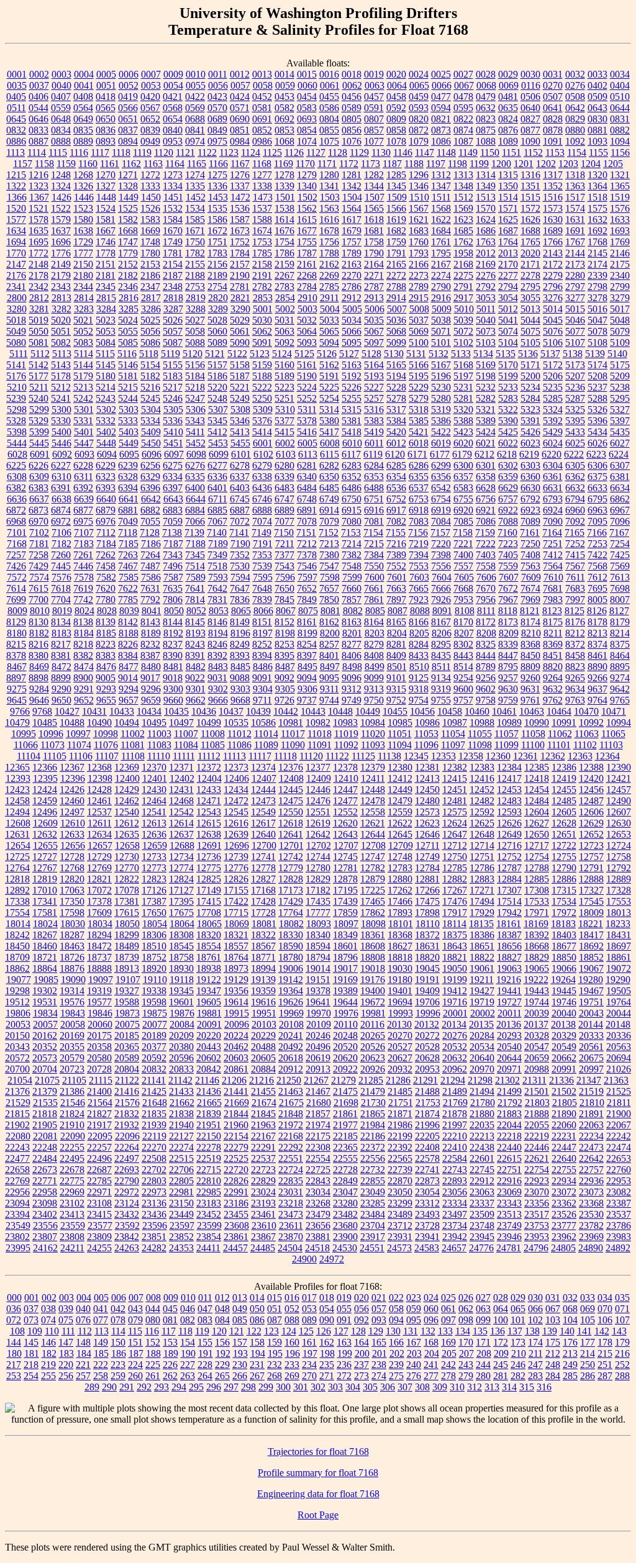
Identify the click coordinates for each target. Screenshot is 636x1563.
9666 (218, 700)
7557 (463, 566)
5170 (508, 365)
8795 (508, 666)
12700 (264, 845)
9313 (374, 689)
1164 (174, 163)
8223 (106, 644)
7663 (396, 588)
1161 (109, 163)
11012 (239, 733)
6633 (597, 487)
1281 (351, 175)
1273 (173, 175)
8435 (441, 655)
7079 (329, 521)
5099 (396, 342)
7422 (597, 555)
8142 (128, 622)
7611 (575, 577)
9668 (240, 700)
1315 (508, 175)
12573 (427, 812)
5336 (173, 420)
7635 (173, 588)
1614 (284, 219)
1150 (489, 152)
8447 (508, 655)
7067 (217, 521)
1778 (106, 253)
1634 (16, 230)
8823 (575, 666)
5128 (371, 353)
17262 (400, 890)
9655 (106, 700)
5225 (329, 387)
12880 (400, 879)
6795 (597, 499)
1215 (16, 175)
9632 (553, 689)
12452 (482, 789)
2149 (61, 264)
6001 (263, 443)
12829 (318, 879)
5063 (284, 331)
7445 (61, 566)
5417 (329, 432)
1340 (307, 186)
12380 (400, 767)
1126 (294, 152)
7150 (284, 532)
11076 (106, 745)
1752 (240, 242)
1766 (553, 242)
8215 (16, 644)
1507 (374, 197)
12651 (564, 834)
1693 (620, 230)
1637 (61, 230)
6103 (286, 454)
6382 (16, 487)
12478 (372, 800)
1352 (553, 186)
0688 (195, 119)
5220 (217, 387)
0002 (39, 74)
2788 (396, 286)
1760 (419, 242)
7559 (508, 566)
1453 (218, 197)
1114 (36, 152)
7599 (352, 577)
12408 (291, 778)
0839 (150, 130)
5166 (419, 365)
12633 (72, 834)
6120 (395, 454)
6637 (39, 499)
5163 (351, 365)
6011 (374, 443)
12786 (482, 868)
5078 (597, 331)
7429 (38, 566)
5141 (16, 365)
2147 (16, 264)
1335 (195, 186)
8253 (284, 644)
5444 (17, 443)
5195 (419, 376)
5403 (129, 432)
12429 (126, 789)
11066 (26, 745)
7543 (284, 566)
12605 (564, 812)
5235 (553, 387)
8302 (463, 644)
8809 (530, 666)
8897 (16, 678)
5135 (506, 353)
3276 (553, 297)
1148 (446, 152)
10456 (422, 711)
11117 (259, 756)
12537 (99, 812)
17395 (181, 901)
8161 (307, 622)
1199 (479, 163)
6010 (352, 443)
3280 (17, 309)
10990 (536, 722)
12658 (127, 845)
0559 (61, 107)
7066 (195, 521)
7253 (597, 543)
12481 (454, 800)
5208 (597, 376)
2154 (173, 264)
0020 (396, 74)
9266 (597, 678)
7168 (17, 543)
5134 (483, 353)
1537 (262, 208)
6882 (150, 510)
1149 (468, 152)
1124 (250, 152)
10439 (258, 711)
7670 (486, 588)
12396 (72, 778)
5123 (260, 353)
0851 (240, 130)
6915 (351, 510)
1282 (374, 175)
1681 (374, 230)
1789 (351, 253)
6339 (284, 476)
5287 (575, 398)
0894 (128, 141)
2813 (61, 297)
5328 (16, 420)
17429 (290, 901)
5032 (307, 320)
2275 (463, 275)
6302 (508, 465)
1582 (128, 219)
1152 (533, 152)
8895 (620, 666)
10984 (372, 722)
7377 (284, 555)
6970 (38, 521)
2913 (374, 297)
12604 (536, 812)
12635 (126, 834)
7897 (396, 599)
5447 (84, 443)
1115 (57, 152)
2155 (195, 264)
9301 (196, 689)
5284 (530, 398)
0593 (419, 107)
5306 (196, 409)
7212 (307, 543)
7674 (530, 588)
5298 (17, 409)
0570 (217, 107)
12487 (591, 800)
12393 (18, 778)
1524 (106, 208)
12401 (154, 778)
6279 (262, 465)
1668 (128, 230)
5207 (575, 376)
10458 (449, 711)
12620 (345, 823)
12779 (290, 868)
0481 (508, 96)
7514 (195, 566)
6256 (150, 465)
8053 (219, 610)
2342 (38, 286)
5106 (553, 342)
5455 (240, 443)
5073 (486, 331)
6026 (597, 443)
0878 (553, 130)
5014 (553, 309)
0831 (620, 119)
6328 (128, 476)
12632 (44, 834)
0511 (16, 107)
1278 (284, 175)
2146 (620, 253)
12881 (427, 879)
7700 (38, 599)
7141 (239, 532)
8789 (486, 666)
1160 (88, 163)
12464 (154, 800)
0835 (83, 130)
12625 (482, 823)
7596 (285, 577)
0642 (575, 107)
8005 (597, 599)
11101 (559, 745)
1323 (38, 186)
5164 (374, 365)
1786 (284, 253)
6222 (574, 454)
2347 (150, 286)
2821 (240, 297)
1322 (16, 186)
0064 (397, 85)
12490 (618, 800)
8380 (38, 655)
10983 (345, 722)
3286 (151, 309)
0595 (463, 107)
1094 (620, 141)
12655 (45, 845)
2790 (441, 286)
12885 (536, 879)
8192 (173, 633)
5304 (151, 409)
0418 (106, 96)
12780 (318, 868)
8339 (508, 644)
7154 (373, 532)
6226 (38, 465)
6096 (151, 454)
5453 (218, 443)
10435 (176, 711)
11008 (213, 733)
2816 (129, 297)
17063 (72, 890)
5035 (374, 320)
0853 (284, 130)
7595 (263, 577)
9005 (106, 678)
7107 (84, 532)
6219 (529, 454)
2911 (329, 297)
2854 (285, 297)
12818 (17, 879)
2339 (597, 275)
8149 (240, 622)
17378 (99, 901)
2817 (151, 297)
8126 (597, 610)
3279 (620, 297)
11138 (389, 756)
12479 (400, 800)
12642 (318, 834)
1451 (173, 197)
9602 (486, 689)
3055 (530, 297)
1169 (283, 163)
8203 (374, 633)
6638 (61, 499)
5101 (441, 342)
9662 (196, 700)
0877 (530, 130)
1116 (79, 152)
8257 (329, 644)
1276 (240, 175)
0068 (486, 85)
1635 (38, 230)
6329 (150, 476)
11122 (337, 756)
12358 (470, 756)
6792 (530, 499)
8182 (39, 633)
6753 (419, 499)
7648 (262, 588)
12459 (44, 800)
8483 (218, 666)
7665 (419, 588)
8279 (374, 644)
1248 (61, 175)
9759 (508, 700)
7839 (262, 599)
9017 (150, 678)
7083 (419, 521)
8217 (61, 644)
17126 (154, 890)
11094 (400, 745)
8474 (84, 666)
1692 (597, 230)
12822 (126, 879)
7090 (553, 521)
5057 (173, 331)
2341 (16, 286)
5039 (463, 320)
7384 (374, 555)
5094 (329, 342)
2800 (17, 297)
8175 (553, 622)
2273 (419, 275)
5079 (620, 331)
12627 (536, 823)
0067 (464, 85)
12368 (99, 767)
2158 (262, 264)
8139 (106, 622)
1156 (620, 152)
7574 (39, 577)
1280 (329, 175)
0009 (173, 74)
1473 (263, 197)
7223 (508, 543)
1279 (307, 175)
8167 (441, 622)
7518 (217, 566)
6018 (419, 443)
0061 (330, 85)
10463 (531, 711)
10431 (94, 711)
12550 (290, 812)
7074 (262, 521)
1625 (508, 219)
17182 (318, 890)
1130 (381, 152)
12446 (318, 789)
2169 (486, 264)
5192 (351, 376)
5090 (240, 342)
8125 (574, 610)
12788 (536, 868)
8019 (62, 610)
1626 (530, 219)
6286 (419, 465)
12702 (318, 845)
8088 (420, 610)
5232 (486, 387)
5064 (307, 331)
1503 (330, 197)
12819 (44, 879)
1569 (463, 208)
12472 (236, 800)
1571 (508, 208)
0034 (620, 74)
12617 (263, 823)
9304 (263, 689)
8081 (330, 610)
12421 (618, 778)
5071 (441, 331)
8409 (396, 655)
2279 (553, 275)
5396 (597, 420)
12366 (44, 767)
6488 (374, 487)
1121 (185, 152)
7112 (106, 532)
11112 (209, 756)
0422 (195, 96)
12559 (400, 812)
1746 (106, 242)
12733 (154, 856)
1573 (553, 208)
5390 (508, 420)
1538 (284, 208)
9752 (396, 700)
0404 (620, 85)
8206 (442, 633)
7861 (374, 599)
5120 (192, 353)
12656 (72, 845)
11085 (213, 745)
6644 (196, 499)
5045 (553, 320)
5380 (329, 420)
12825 (208, 879)
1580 (83, 219)
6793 (553, 499)
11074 (79, 745)
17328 (618, 890)
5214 (106, 387)
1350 (508, 186)
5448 (106, 443)
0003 (61, 74)
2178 (38, 275)
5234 (530, 387)
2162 (329, 264)
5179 (83, 376)
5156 (195, 365)
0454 (307, 96)
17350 (72, 901)
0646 (38, 119)
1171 (327, 163)
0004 (84, 74)
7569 (620, 566)
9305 (285, 689)
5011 (486, 309)
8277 (351, 644)
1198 (457, 163)
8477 (129, 666)
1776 (61, 253)
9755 (441, 700)
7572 (17, 577)
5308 (240, 409)
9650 (61, 700)
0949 (150, 141)
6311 (83, 476)
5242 (83, 398)
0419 (128, 96)
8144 (173, 622)
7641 (195, 588)
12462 (126, 800)
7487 (150, 566)
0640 (530, 107)
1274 (195, 175)
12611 (100, 823)
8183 (61, 633)
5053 (106, 331)
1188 (414, 163)
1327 (106, 186)
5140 (617, 353)
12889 (618, 879)
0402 (597, 85)
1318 (575, 175)
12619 (318, 823)
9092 (284, 678)
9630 (508, 689)
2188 (195, 275)
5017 (620, 309)
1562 (307, 208)
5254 (329, 398)
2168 (463, 264)
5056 (150, 331)
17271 (482, 890)
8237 (173, 644)
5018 (16, 320)
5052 (83, 331)
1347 (441, 186)
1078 (396, 141)
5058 (195, 331)
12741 (263, 856)
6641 (129, 499)
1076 (351, 141)
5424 (486, 432)
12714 (482, 845)
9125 (419, 678)
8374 (597, 644)
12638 (208, 834)
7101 (17, 532)
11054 (453, 733)
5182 (150, 376)
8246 (217, 644)
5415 (284, 432)
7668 (463, 588)
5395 (575, 420)
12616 (236, 823)
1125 (272, 152)
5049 (16, 331)
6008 (330, 443)
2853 (263, 297)
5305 (173, 409)
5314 (329, 409)
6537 (419, 487)
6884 (195, 510)
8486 (263, 666)
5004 (330, 309)
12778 (263, 868)
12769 (99, 868)
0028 (486, 74)
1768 (597, 242)
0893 (106, 141)
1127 (315, 152)
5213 (83, 387)
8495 (307, 666)
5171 (530, 365)
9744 (329, 700)
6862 (620, 499)
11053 (426, 733)
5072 (463, 331)
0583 (307, 107)
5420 (396, 432)
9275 (17, 689)
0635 (508, 107)
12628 (564, 823)
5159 (262, 365)
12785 (454, 868)
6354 (396, 476)
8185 (106, 633)
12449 (400, 789)
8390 (173, 655)
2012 (486, 253)
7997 (575, 599)
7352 (240, 555)
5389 (486, 420)
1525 (128, 208)
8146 (217, 622)
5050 (38, 331)
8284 (419, 644)
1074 (307, 141)
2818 (173, 297)
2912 (351, 297)
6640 (106, 499)
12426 (72, 789)
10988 (482, 722)
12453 (509, 789)
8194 (218, 633)
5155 (173, 365)
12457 (618, 789)
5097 (374, 342)
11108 (133, 756)
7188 (196, 543)
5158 (240, 365)
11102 (585, 745)
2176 (16, 275)
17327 (591, 890)
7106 (61, 532)
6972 (61, 521)
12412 (400, 778)
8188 (129, 633)
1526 (150, 208)
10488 (72, 722)
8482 (196, 666)
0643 (597, 107)
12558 (372, 812)
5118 (148, 353)
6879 (106, 510)
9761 (530, 700)
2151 (106, 264)
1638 (83, 230)
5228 (396, 387)
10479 (17, 722)
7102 (39, 532)
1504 (352, 197)
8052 (196, 610)
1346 (419, 186)
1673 (240, 230)
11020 (373, 733)
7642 (217, 588)
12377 (318, 767)
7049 (128, 521)
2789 (419, 286)
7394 (419, 555)
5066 (351, 331)
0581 (262, 107)
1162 (131, 163)
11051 (400, 733)
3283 (84, 309)
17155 (236, 890)
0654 (173, 119)
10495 (154, 722)
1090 (530, 141)
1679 (351, 230)
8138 (83, 622)
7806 (173, 599)
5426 (530, 432)
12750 (454, 856)
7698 (620, 588)
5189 (284, 376)
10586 (263, 722)
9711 (262, 700)
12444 (263, 789)
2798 (597, 286)
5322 (508, 409)
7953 (463, 599)
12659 (154, 845)
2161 (307, 264)
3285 (129, 309)
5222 (262, 387)
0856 (351, 130)
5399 (39, 432)
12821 (99, 879)
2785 (329, 286)
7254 (620, 543)
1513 (486, 197)
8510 (419, 666)
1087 (463, 141)
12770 (126, 868)
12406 (236, 778)
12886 (564, 879)
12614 (181, 823)
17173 (290, 890)
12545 (236, 812)
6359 (508, 476)
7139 (194, 532)
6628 (486, 487)
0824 (508, 119)
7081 (374, 521)
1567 (419, 208)
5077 (575, 331)
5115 (105, 353)
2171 (530, 264)
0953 (173, 141)
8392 (217, 655)
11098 (480, 745)
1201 (524, 163)
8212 (575, 633)
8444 (486, 655)
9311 (329, 689)
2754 (217, 286)
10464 (559, 711)
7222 (486, 543)
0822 (463, 119)
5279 (419, 398)
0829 (575, 119)
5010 (464, 309)
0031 (553, 74)
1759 (396, 242)
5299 (39, 409)
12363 (580, 756)
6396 (150, 487)
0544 (38, 107)
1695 (38, 242)
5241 (61, 398)
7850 (329, 599)
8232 (150, 644)
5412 (217, 432)
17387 (154, 901)
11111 (184, 756)
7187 (173, 543)
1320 (597, 175)
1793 (419, 253)
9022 (195, 678)
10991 (564, 722)
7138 (172, 532)
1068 (284, 141)
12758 (618, 856)
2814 (84, 297)
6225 (16, 465)
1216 (38, 175)
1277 (262, 175)
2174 (597, 264)
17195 (345, 890)
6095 (129, 454)
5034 (351, 320)
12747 (372, 856)
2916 (441, 297)
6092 (62, 454)
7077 (284, 521)
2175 (620, 264)
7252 (575, 543)
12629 (591, 823)
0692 (284, 119)
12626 (509, 823)
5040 (486, 320)
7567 (575, 566)
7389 (396, 555)
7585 (129, 577)
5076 (553, 331)
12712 (454, 845)
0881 (597, 130)
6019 (441, 443)
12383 (482, 767)
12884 (509, 879)
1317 (553, 175)
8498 (352, 666)
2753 (195, 286)
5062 (262, 331)
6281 (307, 465)
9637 (597, 689)
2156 (217, 264)
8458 (575, 655)
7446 (83, 566)
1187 (392, 163)
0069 (509, 85)
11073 (52, 745)
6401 (217, 487)
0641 (553, 107)
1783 (217, 253)
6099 (219, 454)
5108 (597, 342)
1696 (61, 242)
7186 (151, 543)
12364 (607, 756)
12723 (591, 845)
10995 (23, 733)
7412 (553, 555)
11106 (81, 756)
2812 (39, 297)
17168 (263, 890)
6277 (217, 465)
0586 (329, 107)
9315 (396, 689)
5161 (307, 365)
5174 (597, 365)
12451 (454, 789)
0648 (61, 119)
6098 (196, 454)
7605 (464, 577)
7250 (530, 543)
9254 (463, 678)
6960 (575, 510)
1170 (305, 163)
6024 (553, 443)
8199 (307, 633)
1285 (396, 175)
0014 (284, 74)
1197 (435, 163)
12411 (373, 778)
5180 (106, 376)
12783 (400, 868)
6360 (530, 476)
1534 (195, 208)
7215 (374, 543)
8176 (575, 622)
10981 (290, 722)
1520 (16, 208)
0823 (486, 119)
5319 (441, 409)
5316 (374, 409)
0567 (150, 107)
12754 (536, 856)
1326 (83, 186)
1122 (207, 152)
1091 (553, 141)
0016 (329, 74)
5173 (575, 365)
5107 (575, 342)
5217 (173, 387)
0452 (262, 96)
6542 (441, 487)
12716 (509, 845)
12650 (536, 834)
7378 (307, 555)
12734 (181, 856)
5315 (351, 409)
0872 (419, 130)
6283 (351, 465)
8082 (353, 610)
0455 (329, 96)
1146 (402, 152)
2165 (396, 264)
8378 (16, 655)
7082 (396, 521)
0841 (195, 130)
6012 (396, 443)
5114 (83, 353)
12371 (181, 767)
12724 (618, 845)
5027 (195, 320)
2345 (106, 286)
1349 (486, 186)
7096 (620, 521)
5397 (620, 420)
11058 (533, 733)
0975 (217, 141)
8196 (240, 633)
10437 (231, 711)
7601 (397, 577)
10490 (99, 722)
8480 (151, 666)
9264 (553, 678)
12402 (182, 778)
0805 (351, 119)
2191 (262, 275)
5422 (441, 432)
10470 (586, 711)
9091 (262, 678)
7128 (150, 532)
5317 (396, 409)
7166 (597, 532)
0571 (240, 107)
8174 (530, 622)
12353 (443, 756)
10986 (427, 722)
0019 (374, 74)
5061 (240, 331)
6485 (329, 487)
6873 (38, 510)
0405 (16, 96)
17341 (44, 901)
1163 (153, 163)
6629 (508, 487)
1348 (463, 186)
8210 (531, 633)
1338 (262, 186)
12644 (372, 834)
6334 (173, 476)
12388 (591, 767)
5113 (61, 353)
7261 (83, 555)
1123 (228, 152)
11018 (319, 733)
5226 (351, 387)
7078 (307, 521)
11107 (107, 756)
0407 (61, 96)
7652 (307, 588)
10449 (367, 711)
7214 (351, 543)
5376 (262, 420)
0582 (284, 107)
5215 (128, 387)
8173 (508, 622)
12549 (263, 812)
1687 (508, 230)
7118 (127, 532)
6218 (507, 454)
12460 (72, 800)
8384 (128, 655)
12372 (208, 767)
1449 (129, 197)
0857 (374, 130)
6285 (396, 465)
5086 (150, 342)
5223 (284, 387)
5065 (329, 331)
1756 (329, 242)
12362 (552, 756)
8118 (507, 610)
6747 (284, 499)
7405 (508, 555)
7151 (306, 532)
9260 (530, 678)
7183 (84, 543)
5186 (217, 376)
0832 (16, 130)
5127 (349, 353)
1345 (396, 186)
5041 (508, 320)
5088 (195, 342)
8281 (396, 644)
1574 (575, 208)
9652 (84, 700)
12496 (44, 812)
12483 (509, 800)
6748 (307, 499)
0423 (217, 96)
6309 (39, 476)
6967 (620, 510)
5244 (128, 398)
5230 (441, 387)
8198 (285, 633)
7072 (240, 521)
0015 (307, 74)
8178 (597, 622)
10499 (208, 722)
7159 (485, 532)
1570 (486, 208)
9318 (419, 689)
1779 (128, 253)
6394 (128, 487)
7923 (419, 599)
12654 (18, 845)
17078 (126, 890)
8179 (620, 622)
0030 (530, 74)
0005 (106, 74)
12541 (154, 812)
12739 (236, 856)
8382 (83, 655)
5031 (284, 320)
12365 (17, 767)
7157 (440, 532)
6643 (173, 499)
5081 (38, 342)
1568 (441, 208)
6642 (151, 499)
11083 (159, 745)
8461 (597, 655)
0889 (83, 141)
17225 (372, 890)
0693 (307, 119)
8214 (620, 633)
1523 (83, 208)
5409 (151, 432)
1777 (83, 253)
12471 (208, 800)
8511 (441, 666)
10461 (504, 711)
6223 (596, 454)
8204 (397, 633)
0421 (173, 96)
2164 (374, 264)
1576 (620, 208)
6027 (620, 443)
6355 (419, 476)
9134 (441, 678)
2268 (307, 275)
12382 (454, 767)
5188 (262, 376)
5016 (597, 309)
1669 (150, 230)
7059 (173, 521)
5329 (38, 420)
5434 (597, 432)
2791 (463, 286)
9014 (128, 678)
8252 (262, 644)
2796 (553, 286)
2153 (150, 264)
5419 (374, 432)
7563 (530, 566)
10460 (477, 711)
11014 (266, 733)
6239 (128, 465)
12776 (236, 868)
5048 (620, 320)
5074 (508, 331)
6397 (173, 487)
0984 (240, 141)
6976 (106, 521)
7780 (106, 599)
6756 (486, 499)
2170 (508, 264)
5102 (463, 342)
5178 (61, 376)
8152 (284, 622)
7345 (195, 555)
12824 (181, 879)
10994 (618, 722)
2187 (173, 275)
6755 (463, 499)
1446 (84, 197)
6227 (61, 465)
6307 (620, 465)
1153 (555, 152)
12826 (236, 879)
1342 (351, 186)
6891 (307, 510)
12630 (618, 823)
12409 (318, 778)
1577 (16, 219)
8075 (308, 610)
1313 (463, 175)
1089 (508, 141)
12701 (291, 845)
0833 (38, 130)
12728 (72, 856)
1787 (307, 253)
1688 (530, 230)
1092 (575, 141)
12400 (127, 778)
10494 (126, 722)
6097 (174, 454)
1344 (374, 186)
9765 (620, 700)
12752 (509, 856)
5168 (463, 365)
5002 (285, 309)
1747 (128, 242)
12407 (264, 778)
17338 (17, 901)
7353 (262, 555)
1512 (463, 197)
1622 (441, 219)
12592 (482, 812)
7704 (61, 599)
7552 (396, 566)
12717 (536, 845)
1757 (351, 242)
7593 (218, 577)
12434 (236, 789)
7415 (575, 555)
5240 (38, 398)
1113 (15, 152)
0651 (128, 119)
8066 (263, 610)
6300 (463, 465)
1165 (196, 163)
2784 (307, 286)
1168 (261, 163)
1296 (419, 175)
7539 (262, 566)
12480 (427, 800)
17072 (99, 890)
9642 (620, 689)
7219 (419, 543)
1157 (22, 163)
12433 (208, 789)
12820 (72, 879)
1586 (217, 219)
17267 (454, 890)
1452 (196, 197)
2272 (396, 275)
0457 (374, 96)
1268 (83, 175)
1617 (351, 219)
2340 (620, 275)
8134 (61, 622)
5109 (620, 342)
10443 (313, 711)
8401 (329, 655)
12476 (318, 800)
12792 (618, 868)
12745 (345, 856)
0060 (307, 85)
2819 (196, 297)
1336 (217, 186)
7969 (530, 599)
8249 (240, 644)
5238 (620, 387)
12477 (345, 800)
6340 (307, 476)
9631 (530, 689)
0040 (61, 85)
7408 (530, 555)
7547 (329, 566)
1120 (163, 152)
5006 (374, 309)
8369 (553, 644)
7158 (463, 532)
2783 (284, 286)
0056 (218, 85)
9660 (173, 700)
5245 (150, 398)
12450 (427, 789)
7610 (553, 577)
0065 (419, 85)
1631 (575, 219)
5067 (374, 331)
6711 (217, 499)
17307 (509, 890)
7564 (553, 566)
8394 (262, 655)
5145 (106, 365)
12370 (154, 767)
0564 (83, 107)
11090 (293, 745)
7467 (128, 566)
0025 (441, 74)
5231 (463, 387)
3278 (597, 297)
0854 (307, 130)
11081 (132, 745)
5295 (620, 398)
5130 (394, 353)
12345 (416, 756)
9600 (463, 689)
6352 (351, 476)
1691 (575, 230)
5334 (150, 420)
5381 (351, 420)
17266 (427, 890)
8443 (463, 655)
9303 (240, 689)
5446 (61, 443)
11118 (285, 756)
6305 (575, 465)
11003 (159, 733)
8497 (330, 666)
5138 (573, 353)
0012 (240, 74)
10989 (509, 722)
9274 (620, 678)
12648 (482, 834)
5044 (530, 320)
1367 (39, 197)
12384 (509, 767)
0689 (217, 119)
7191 (263, 543)
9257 (508, 678)
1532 (173, 208)
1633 (620, 219)
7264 (150, 555)
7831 (217, 599)
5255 (351, 398)
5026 (173, 320)
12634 (99, 834)
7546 (307, 566)
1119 (142, 152)
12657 (100, 845)
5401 (84, 432)
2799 (620, 286)
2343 (61, 286)
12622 (400, 823)
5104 (508, 342)
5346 (240, 420)
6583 (463, 487)
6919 (441, 510)
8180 (17, 633)
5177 (38, 376)
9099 (374, 678)
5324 (553, 409)
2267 (284, 275)
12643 (345, 834)
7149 (261, 532)
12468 (181, 800)
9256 (486, 678)
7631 (150, 588)
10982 (318, 722)
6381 (620, 476)
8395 (284, 655)
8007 (620, 599)
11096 (426, 745)
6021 (486, 443)
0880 (575, 130)
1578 (38, 219)
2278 (530, 275)
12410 (346, 778)
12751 (482, 856)
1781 (173, 253)
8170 (463, 622)
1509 (397, 197)
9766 (20, 711)
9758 (486, 700)
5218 (195, 387)
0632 (486, 107)
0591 (374, 107)
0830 (597, 119)
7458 (106, 566)
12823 (154, 879)
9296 (151, 689)
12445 (290, 789)
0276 (575, 85)
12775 (208, 868)
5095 (351, 342)
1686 (486, 230)
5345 (217, 420)
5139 (595, 353)
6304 (553, 465)
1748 (150, 242)
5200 (530, 376)
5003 (307, 309)
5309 (263, 409)
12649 (509, 834)
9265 (575, 678)
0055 (196, 85)
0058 (263, 85)
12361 (525, 756)
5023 (106, 320)
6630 (530, 487)
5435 (620, 432)
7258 (38, 555)
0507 (553, 96)
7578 (84, 577)
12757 (591, 856)
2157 (240, 264)
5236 (575, 387)
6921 (486, 510)
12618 (290, 823)
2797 (575, 286)
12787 (509, 868)
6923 (530, 510)
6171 (417, 454)
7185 (129, 543)
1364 (597, 186)
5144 (83, 365)
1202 (546, 163)
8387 (150, 655)
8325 (486, 644)
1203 (568, 163)
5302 (106, 409)
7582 (106, 577)
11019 (346, 733)
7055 (150, 521)
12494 (17, 812)
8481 (173, 666)
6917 (396, 510)
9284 (39, 689)
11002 (132, 733)
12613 (154, 823)
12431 (181, 789)
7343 (173, 555)
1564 (351, 208)
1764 (508, 242)
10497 (181, 722)
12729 (99, 856)
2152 (128, 264)
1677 (307, 230)
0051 (106, 85)
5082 (61, 342)
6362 (575, 476)
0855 (329, 130)
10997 (78, 733)
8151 (262, 622)
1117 (100, 152)
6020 (463, 443)
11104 (28, 756)
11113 (234, 756)
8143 (150, 622)
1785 (262, 253)
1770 (16, 253)
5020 (61, 320)
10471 (613, 711)
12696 (236, 845)
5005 (352, 309)
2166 (419, 264)
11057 (506, 733)
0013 (262, 74)
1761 (441, 242)
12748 (400, 856)
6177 (440, 454)
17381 (126, 901)
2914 (396, 297)
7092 (575, 521)
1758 (374, 242)
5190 (307, 376)
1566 (396, 208)
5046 (575, 320)
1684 (441, 230)
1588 (262, 219)
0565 (106, 107)
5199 (508, 376)
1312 (441, 175)
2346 (128, 286)
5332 (106, 420)
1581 (106, 219)
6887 (240, 510)
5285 (553, 398)
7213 (329, 543)
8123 (552, 610)
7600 (374, 577)
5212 (61, 387)
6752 (396, 499)
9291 (84, 689)
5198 (486, 376)
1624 (486, 219)
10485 (44, 722)
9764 (597, 700)
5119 (170, 353)
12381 (427, 767)
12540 (126, 812)
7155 (396, 532)
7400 (463, 555)
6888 (262, 510)
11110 (158, 756)
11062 (560, 733)
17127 (181, 890)
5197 (463, 376)
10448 (340, 711)
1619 (396, 219)
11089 (266, 745)
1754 (284, 242)
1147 (424, 152)
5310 (285, 409)
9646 (39, 700)
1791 (396, 253)
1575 (597, 208)
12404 (209, 778)
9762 (553, 700)
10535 (236, 722)
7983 (553, 599)
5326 (597, 409)
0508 (575, 96)
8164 (374, 622)
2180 (83, 275)
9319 (441, 689)
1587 (240, 219)
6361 (553, 476)
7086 (486, 521)
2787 (374, 286)
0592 (396, 107)
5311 (307, 409)
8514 (463, 666)
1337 (240, 186)
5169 (486, 365)
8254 (307, 644)
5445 (39, 443)
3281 (39, 309)
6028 (17, 454)
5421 (419, 432)
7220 (441, 543)
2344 (83, 286)
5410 (173, 432)
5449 (129, 443)
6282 (329, 465)
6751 (374, 499)
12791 (591, 868)
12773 (154, 868)
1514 (508, 197)
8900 (83, 678)
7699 (16, 599)
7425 (620, 555)
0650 (106, 119)
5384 (396, 420)
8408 (374, 655)
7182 (61, 543)
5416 (307, 432)
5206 (553, 376)
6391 (61, 487)
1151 (511, 152)
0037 (39, 85)
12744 (318, 856)
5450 (151, 443)
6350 (329, 476)
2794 (508, 286)
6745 (240, 499)
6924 (553, 510)
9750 (374, 700)
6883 (173, 510)
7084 (441, 521)
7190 (240, 543)
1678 (329, 230)
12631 (17, 834)
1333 (150, 186)
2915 (419, 297)
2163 (351, 264)
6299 (441, 465)
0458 (396, 96)
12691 (209, 845)
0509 (597, 96)
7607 (509, 577)
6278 (240, 465)
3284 (106, 309)
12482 (482, 800)
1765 (530, 242)
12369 (126, 767)
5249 (240, 398)
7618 (61, 588)
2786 (351, 286)
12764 (17, 868)
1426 (61, 197)
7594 (240, 577)
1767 (575, 242)
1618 (374, 219)
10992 (591, 722)
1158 (44, 163)
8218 (83, 644)
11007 (186, 733)
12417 (509, 778)
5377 (284, 420)
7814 (195, 599)
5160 (284, 365)
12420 (591, 778)
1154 (576, 152)
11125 (363, 756)
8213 (597, 633)
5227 (374, 387)
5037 (419, 320)
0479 (486, 96)
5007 (397, 309)
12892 (17, 890)
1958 (463, 253)
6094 (107, 454)
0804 (329, 119)
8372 (575, 644)
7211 (284, 543)
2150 (83, 264)
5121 (215, 353)
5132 (438, 353)
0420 (150, 96)
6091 (40, 454)
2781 (240, 286)
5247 (195, 398)
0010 (196, 74)
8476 (106, 666)
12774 (181, 868)
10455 (395, 711)
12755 (564, 856)
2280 (575, 275)
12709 (400, 845)
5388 (463, 420)
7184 (106, 543)
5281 (463, 398)
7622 (128, 588)
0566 (128, 107)
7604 (442, 577)
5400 (61, 432)
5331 (83, 420)
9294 (129, 689)
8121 (530, 610)
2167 (441, 264)
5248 (217, 398)
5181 (128, 376)
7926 (441, 599)
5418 (351, 432)
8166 (419, 622)
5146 (128, 365)
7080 (351, 521)
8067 (286, 610)
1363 (575, 186)
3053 (486, 297)
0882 (620, 130)
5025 (150, 320)
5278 (396, 398)
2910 (307, 297)
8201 (352, 633)
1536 (240, 208)
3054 (508, 297)
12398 (100, 778)
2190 (240, 275)
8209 (509, 633)
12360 (498, 756)
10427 (67, 711)
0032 (575, 74)
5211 (38, 387)
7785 (128, 599)
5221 (240, 387)
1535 (217, 208)
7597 (307, 577)
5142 (38, 365)
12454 (536, 789)
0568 (173, 107)
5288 (597, 398)
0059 (285, 85)
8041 (151, 610)
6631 (553, 487)
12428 (99, 789)
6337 (240, 476)
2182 (128, 275)
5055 (128, 331)
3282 (61, 309)
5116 (127, 353)
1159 (66, 163)
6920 (463, 510)
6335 (195, 476)
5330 (61, 420)
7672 (508, 588)
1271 (128, 175)
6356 (441, 476)
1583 (150, 219)
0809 (396, 119)
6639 (84, 499)
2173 (575, 264)
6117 (351, 454)
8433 (419, 655)
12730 (126, 856)
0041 (84, 85)
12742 (290, 856)
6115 (329, 454)
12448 (372, 789)
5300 (61, 409)
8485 (240, 666)
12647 (454, 834)
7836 (240, 599)
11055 (480, 733)
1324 (61, 186)
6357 (463, 476)
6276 (195, 465)
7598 (330, 577)
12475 (290, 800)
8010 (40, 610)
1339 (284, 186)
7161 (530, 532)
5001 (263, 309)
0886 (16, 141)
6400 (195, 487)
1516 (553, 197)
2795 (530, 286)
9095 (329, 678)
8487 (285, 666)
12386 (564, 767)
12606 (591, 812)
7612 (597, 577)
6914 (329, 510)
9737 (307, 700)
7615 (38, 588)
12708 (373, 845)
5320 (463, 409)
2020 (530, 253)
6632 (575, 487)
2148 (38, 264)
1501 (285, 197)
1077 (374, 141)
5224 (307, 387)
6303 (530, 465)
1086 (441, 141)
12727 (44, 856)
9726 (284, 700)
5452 (196, 443)
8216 (38, 644)
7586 (151, 577)
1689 (553, 230)
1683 (419, 230)
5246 (173, 398)
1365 (620, 186)
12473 (263, 800)
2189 (217, 275)
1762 (463, 242)
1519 (620, 197)
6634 (620, 487)
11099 (506, 745)
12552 (345, 812)
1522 (61, 208)
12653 (618, 834)
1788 (329, 253)
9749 (351, 700)
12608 (18, 823)
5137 (550, 353)
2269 (329, 275)
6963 (597, 510)
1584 (173, 219)
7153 (351, 532)
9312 (351, 689)
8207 (464, 633)
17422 (236, 901)
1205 (613, 163)
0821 (441, 119)
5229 (419, 387)
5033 (329, 320)
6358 (486, 476)
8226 (128, 644)
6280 (284, 465)
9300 (173, 689)
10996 (51, 733)
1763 (486, 242)
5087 (173, 342)
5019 (38, 320)
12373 (236, 767)
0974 (195, 141)
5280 (441, 398)
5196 (441, 376)
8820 (553, 666)
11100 (533, 745)
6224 (619, 454)
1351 (530, 186)
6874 (61, 510)
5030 (262, 320)
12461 (99, 800)
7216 (396, 543)
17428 (263, 901)
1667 (106, 230)
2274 (441, 275)
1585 (195, 219)
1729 (83, 242)
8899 (61, 678)
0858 (396, 130)
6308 (17, 476)
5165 (396, 365)
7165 (574, 532)
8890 (597, 666)
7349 (217, 555)
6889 (284, 510)
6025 (575, 443)
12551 (318, 812)
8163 (351, 622)
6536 (396, 487)
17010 (44, 890)
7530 (240, 566)
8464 (620, 655)
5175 (620, 365)
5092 (284, 342)
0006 (129, 74)
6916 (374, 510)
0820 (419, 119)
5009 (442, 309)
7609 (531, 577)
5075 (530, 331)
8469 (39, 666)
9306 (307, 689)
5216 (150, 387)
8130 (38, 622)
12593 (509, 812)
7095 (597, 521)
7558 (486, 566)
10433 (121, 711)
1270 (106, 175)
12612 (126, 823)
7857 (351, 599)
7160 (507, 532)
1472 (240, 197)
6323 (106, 476)
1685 (463, 230)
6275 (173, 465)
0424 (240, 96)
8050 (174, 610)
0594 (441, 107)
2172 (553, 264)
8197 (263, 633)
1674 (262, 230)
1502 (307, 197)
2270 (351, 275)
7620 (106, 588)
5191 (329, 376)
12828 (290, 879)
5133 (461, 353)
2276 (486, 275)
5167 (441, 365)
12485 (564, 800)
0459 (419, 96)
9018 (173, 678)
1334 (173, 186)
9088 (240, 678)
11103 (611, 745)
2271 (374, 275)
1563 (329, 208)
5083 (83, 342)
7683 (575, 588)
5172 (553, 365)
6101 (241, 454)
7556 (441, 566)
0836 (106, 130)
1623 (463, 219)
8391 (195, 655)
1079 (419, 141)
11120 (311, 756)
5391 (530, 420)
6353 (374, 476)
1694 (16, 242)
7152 (328, 532)
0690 (240, 119)
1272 (150, 175)
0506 (530, 96)
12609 (45, 823)
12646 (427, 834)
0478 (463, 96)
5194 (396, 376)
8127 (619, 610)
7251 (553, 543)
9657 (129, 700)
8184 (84, 633)
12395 (45, 778)
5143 (61, 365)
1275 (217, 175)
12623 (427, 823)
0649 (83, 119)
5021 (83, 320)
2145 (597, 253)
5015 (575, 309)
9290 (61, 689)
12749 (427, 856)
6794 (575, 499)
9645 (17, 700)
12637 (181, 834)
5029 (240, 320)
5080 (16, 342)
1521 (38, 208)
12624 (454, 823)
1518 (597, 197)
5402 (106, 432)
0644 (620, 107)
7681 (553, 588)
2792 (486, 286)
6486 (351, 487)
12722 (564, 845)
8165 (396, 622)
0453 (284, 96)
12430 (154, 789)
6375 (597, 476)
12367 (72, 767)
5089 (217, 342)
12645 (400, 834)
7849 (307, 599)
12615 (208, 823)
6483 (284, 487)
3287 (173, 309)
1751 (217, 242)
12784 (427, 868)
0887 (38, 141)
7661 (374, 588)
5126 (327, 353)
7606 (486, 577)
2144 (575, 253)
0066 (442, 85)
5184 (195, 376)
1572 (530, 208)
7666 (441, 588)
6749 (329, 499)
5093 (307, 342)
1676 (284, 230)
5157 (217, 365)
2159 (284, 264)
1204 (591, 163)
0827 (530, 119)
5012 (508, 309)
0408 (83, 96)
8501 (397, 666)
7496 (173, 566)
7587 (173, 577)
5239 (16, 398)
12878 (345, 879)
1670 (173, 230)
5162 (329, 365)
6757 (508, 499)
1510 (419, 197)
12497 (72, 812)
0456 (351, 96)
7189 (218, 543)
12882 (454, 879)
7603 (419, 577)
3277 (575, 297)
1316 (530, 175)
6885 (217, 510)
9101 (396, 678)
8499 (374, 666)
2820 (218, 297)
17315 (564, 890)
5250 (262, 398)
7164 (552, 532)
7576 (61, 577)
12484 (536, 800)
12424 (44, 789)
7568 (597, 566)
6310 (61, 476)
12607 (618, 812)
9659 (151, 700)
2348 (173, 286)
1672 (217, 230)
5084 (106, 342)
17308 (536, 890)
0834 (61, 130)
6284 (374, 465)
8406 (351, 655)
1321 (620, 175)
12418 (536, 778)
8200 (330, 633)
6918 (419, 510)
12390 (618, 767)
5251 (284, 398)
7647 (240, 588)
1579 (61, 219)
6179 (462, 454)
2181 (106, 275)
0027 (463, 74)
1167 (240, 163)
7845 (284, 599)
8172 (486, 622)
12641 (290, 834)
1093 (597, 141)
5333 (128, 420)
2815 (106, 297)
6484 (307, 487)
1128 (337, 152)
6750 (351, 499)
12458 (17, 800)
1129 (359, 152)
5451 (173, 443)
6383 (38, 487)
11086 (239, 745)
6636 (17, 499)
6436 (262, 487)
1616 (329, 219)
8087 (397, 610)
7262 (106, 555)
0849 (217, 130)
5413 (240, 432)
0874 (463, 130)
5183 (173, 376)
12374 (263, 767)
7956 (486, 599)
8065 (241, 610)
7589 (196, 577)
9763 (575, 700)
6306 (597, 465)
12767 (44, 868)
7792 (150, 599)
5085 (128, 342)
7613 (620, 577)
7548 (351, 566)
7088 (508, 521)
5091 (262, 342)
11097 (453, 745)
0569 (195, 107)
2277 (508, 275)
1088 (486, 141)
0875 (486, 130)
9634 (575, 689)
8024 (84, 610)
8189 (151, 633)
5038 (441, 320)
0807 (374, 119)
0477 (441, 96)
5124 (282, 353)
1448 (106, 197)
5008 (419, 309)
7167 (619, 532)
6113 (307, 454)
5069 (419, 331)
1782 (195, 253)
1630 (553, 219)
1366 (17, 197)
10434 (149, 711)
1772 (38, 253)
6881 (128, 510)
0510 (620, 96)
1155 (598, 152)
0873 (441, 130)
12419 (564, 778)
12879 (372, 879)
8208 (486, 633)
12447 (345, 789)
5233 (508, 387)
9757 (463, 700)
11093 (373, 745)
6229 (106, 465)
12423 (17, 789)
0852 (262, 130)
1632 (597, 219)
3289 (218, 309)
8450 (530, 655)
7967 (508, 599)
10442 (285, 711)
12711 (428, 845)
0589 (351, 107)
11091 (319, 745)
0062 (352, 85)
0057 (240, 85)
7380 (329, 555)
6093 (84, 454)
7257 (16, 555)
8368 (530, 644)
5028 (217, 320)
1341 (329, 186)
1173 (370, 163)
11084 (186, 745)
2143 (553, 253)
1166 (218, 163)
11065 (613, 733)
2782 (262, 286)
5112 (40, 353)
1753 (262, 242)
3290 (240, 309)
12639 (236, 834)
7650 (284, 588)
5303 (129, 409)
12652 (591, 834)
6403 (240, 487)
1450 (151, 197)
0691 (262, 119)
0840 (173, 130)
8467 (17, 666)
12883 (482, 879)
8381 (61, 655)
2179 (61, 275)
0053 (151, 85)
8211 (553, 633)
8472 (61, 666)
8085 (375, 610)
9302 (218, 689)
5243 (106, 398)
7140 (217, 532)
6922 (508, 510)
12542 (181, 812)
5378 (307, 420)
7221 (463, 543)
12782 (372, 868)
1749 (173, 242)
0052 (129, 85)
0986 (262, 141)
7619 (83, 588)
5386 (441, 420)
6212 (484, 454)
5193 (374, 376)
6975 (83, 521)
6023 (530, 443)
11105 (54, 756)
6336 (217, 476)
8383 (106, 655)
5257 (374, 398)
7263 (128, 555)
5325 (575, 409)
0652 (150, 119)
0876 (508, 130)
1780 (150, 253)
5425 (508, 432)
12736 (208, 856)
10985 (400, 722)
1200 (501, 163)
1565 (374, 208)
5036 (396, 320)
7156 (418, 532)
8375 (620, 644)
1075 (329, 141)
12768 (72, 868)
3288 (196, 309)
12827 (263, 879)
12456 (591, 789)
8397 (307, 655)
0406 (38, 96)
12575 (454, 812)
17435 (318, 901)
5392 (553, 420)
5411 (195, 432)
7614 (16, 588)
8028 (107, 610)
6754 (441, 499)
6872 (16, 510)
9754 (419, 700)
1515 (530, 197)
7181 (39, 543)
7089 (530, 521)
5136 (528, 353)
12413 (427, 778)
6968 (16, 521)
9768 (42, 711)
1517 (575, 197)
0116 (530, 85)
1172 (348, 163)
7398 (441, 555)
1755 (307, 242)
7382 (351, 555)
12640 (263, 834)
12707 (346, 845)
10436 (203, 711)
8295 (441, 644)
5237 (597, 387)
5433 (575, 432)
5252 (307, 398)
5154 (150, 365)
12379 (372, 767)
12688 (182, 845)
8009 (17, 610)
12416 (482, 778)
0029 (508, 74)
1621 (419, 219)
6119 (373, 454)
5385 (419, 420)
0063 (374, 85)
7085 (463, 521)
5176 (16, 376)
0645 (16, 119)
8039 (129, 610)
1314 (486, 175)
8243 (195, 644)
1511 (441, 197)
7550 (374, 566)
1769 (620, 242)
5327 (620, 409)
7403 (486, 555)
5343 (195, 420)
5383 (374, 420)
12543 (208, 812)
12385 (536, 767)
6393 (106, 487)
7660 (351, 588)
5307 (218, 409)
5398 (17, 432)
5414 (262, 432)
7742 (83, 599)
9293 (106, 689)
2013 (508, 253)
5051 (61, 331)
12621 (372, 823)
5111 (18, 353)
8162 (329, 622)
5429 (553, 432)
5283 (508, 398)
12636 (154, 834)
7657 (329, 588)
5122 (237, 353)
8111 (486, 610)
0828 (553, 119)
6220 (551, 454)
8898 (38, 678)
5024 (128, 320)
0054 (173, 85)
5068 (396, 331)
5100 (419, 342)
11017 (293, 733)
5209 (620, 376)
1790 (374, 253)
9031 (217, 678)
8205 (419, 633)
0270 (553, 85)
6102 (263, 454)
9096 (351, 678)
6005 (307, 443)
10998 (105, 733)
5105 (530, 342)
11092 (346, 745)
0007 (151, 74)
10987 (454, 722)
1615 (307, 219)
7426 (16, 566)
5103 (486, 342)
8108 (465, 610)
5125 (304, 353)
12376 (290, 767)
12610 (72, 823)
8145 (195, 622)
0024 (419, 74)
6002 (285, 443)
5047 (597, 320)
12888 (591, 879)
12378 (345, 767)
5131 (416, 353)
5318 (419, 409)
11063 (587, 733)
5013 (530, 309)
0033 (597, 74)
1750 (195, 242)
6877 (83, 510)
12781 (345, 868)
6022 (508, 443)
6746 (262, 499)
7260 (61, 555)
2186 (150, 275)
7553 (419, 566)
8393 (240, 655)
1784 (240, 253)
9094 (307, 678)
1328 (128, 186)
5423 (463, 432)
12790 (564, 868)
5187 (240, 376)
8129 (16, 622)
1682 (396, 230)
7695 (597, 588)
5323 (530, 409)
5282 (486, 398)
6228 (83, 465)
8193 (196, 633)
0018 (351, 74)
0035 (17, 85)
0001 (17, 74)
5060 (217, 331)
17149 (208, 890)
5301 (84, 409)
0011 (217, 74)
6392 (83, 487)
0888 (61, 141)
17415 (208, 901)
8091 (442, 610)
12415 (454, 778)
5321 (486, 409)
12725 (17, 856)
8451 (553, 655)
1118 (121, 152)
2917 (463, 297)
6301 (486, 465)
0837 (128, 130)
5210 (17, 387)
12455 (564, 789)
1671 (195, 230)
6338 (262, 476)
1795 (441, 253)
